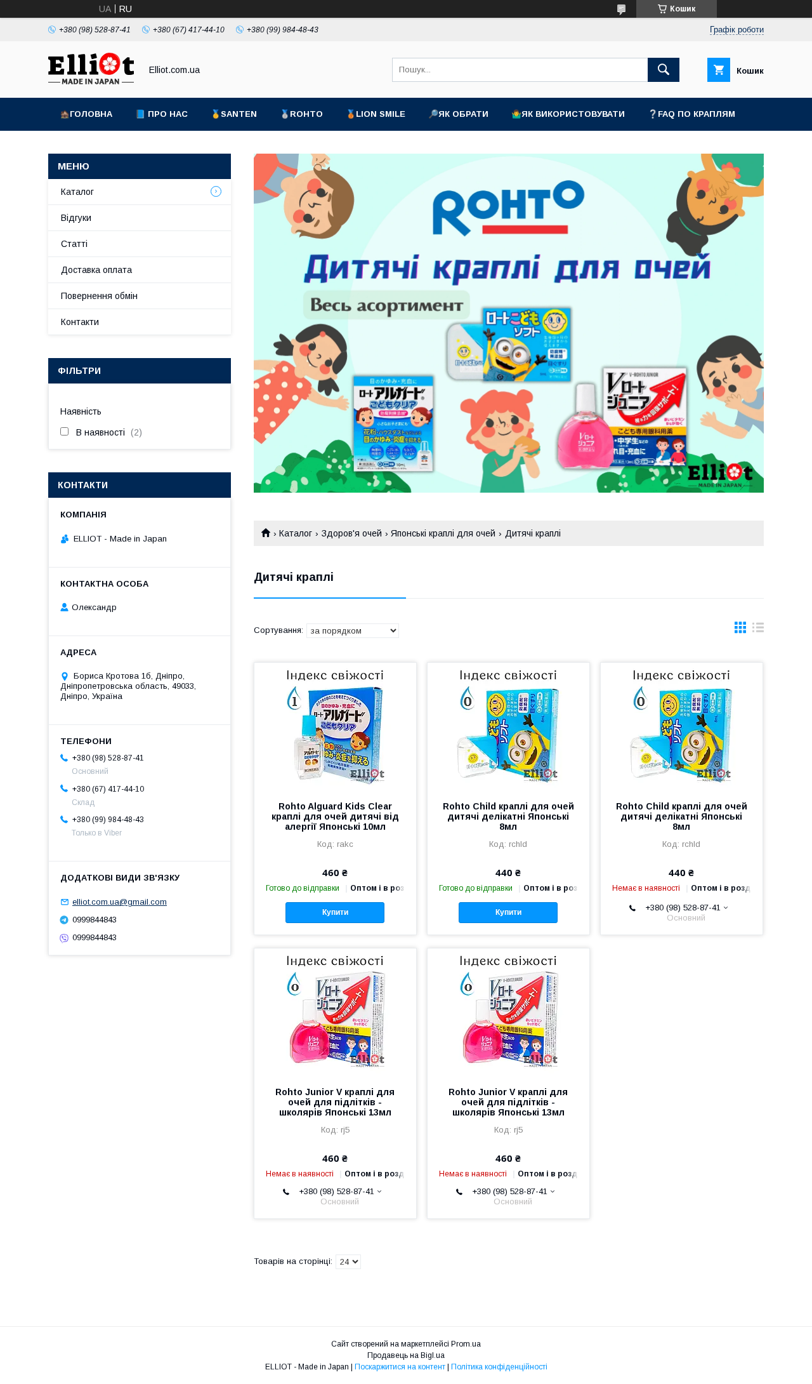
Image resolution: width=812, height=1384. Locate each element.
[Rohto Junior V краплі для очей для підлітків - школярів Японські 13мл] (335, 1011)
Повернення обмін (99, 296)
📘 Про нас (161, 114)
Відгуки (76, 218)
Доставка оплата (96, 270)
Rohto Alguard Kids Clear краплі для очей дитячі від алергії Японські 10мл (335, 816)
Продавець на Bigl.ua (406, 1355)
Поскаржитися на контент (400, 1366)
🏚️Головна (86, 114)
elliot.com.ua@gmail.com (119, 902)
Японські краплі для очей (443, 533)
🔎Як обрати (458, 114)
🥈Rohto (301, 114)
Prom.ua (466, 1344)
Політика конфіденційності (499, 1366)
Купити (335, 912)
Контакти (80, 322)
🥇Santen (234, 114)
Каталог (295, 533)
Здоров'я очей (352, 533)
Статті (74, 244)
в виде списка (758, 630)
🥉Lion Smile (375, 114)
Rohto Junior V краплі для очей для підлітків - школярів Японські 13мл (335, 1102)
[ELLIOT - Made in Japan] (91, 81)
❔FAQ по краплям (691, 114)
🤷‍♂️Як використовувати (568, 114)
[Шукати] (663, 70)
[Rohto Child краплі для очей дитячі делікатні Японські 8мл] (508, 726)
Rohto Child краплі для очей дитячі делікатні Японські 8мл (508, 816)
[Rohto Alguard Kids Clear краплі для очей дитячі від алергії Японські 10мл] (335, 726)
